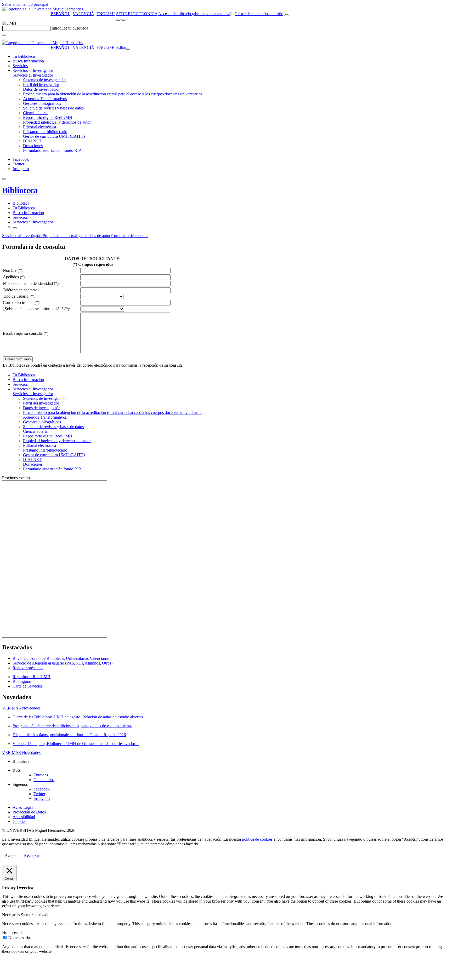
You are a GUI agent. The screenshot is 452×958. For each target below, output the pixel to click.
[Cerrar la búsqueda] (4, 39)
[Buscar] (4, 35)
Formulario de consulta (129, 235)
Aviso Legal (23, 807)
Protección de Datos (29, 812)
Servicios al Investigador (33, 70)
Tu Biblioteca (24, 56)
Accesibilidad (24, 817)
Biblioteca (20, 190)
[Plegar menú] (128, 49)
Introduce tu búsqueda (70, 28)
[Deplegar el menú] (15, 228)
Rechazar (31, 855)
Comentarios (43, 779)
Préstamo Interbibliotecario (45, 131)
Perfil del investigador (41, 84)
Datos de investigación (41, 89)
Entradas (40, 775)
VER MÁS (21, 708)
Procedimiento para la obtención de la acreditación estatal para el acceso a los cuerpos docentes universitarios (112, 94)
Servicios (20, 66)
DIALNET (32, 141)
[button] (33, 75)
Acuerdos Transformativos (45, 98)
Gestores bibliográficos (42, 103)
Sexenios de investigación (44, 80)
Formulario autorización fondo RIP (52, 150)
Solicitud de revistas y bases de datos (53, 108)
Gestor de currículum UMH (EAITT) (54, 136)
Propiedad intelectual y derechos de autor (57, 122)
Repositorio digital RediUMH (47, 117)
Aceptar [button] (11, 855)
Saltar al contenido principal (25, 4)
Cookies (19, 821)
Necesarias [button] (11, 915)
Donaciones (33, 145)
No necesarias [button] (13, 932)
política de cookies (257, 839)
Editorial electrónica (39, 127)
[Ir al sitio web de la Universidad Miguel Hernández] (42, 9)
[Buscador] (286, 15)
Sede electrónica (136, 13)
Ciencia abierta (35, 113)
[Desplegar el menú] (123, 20)
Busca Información (28, 61)
